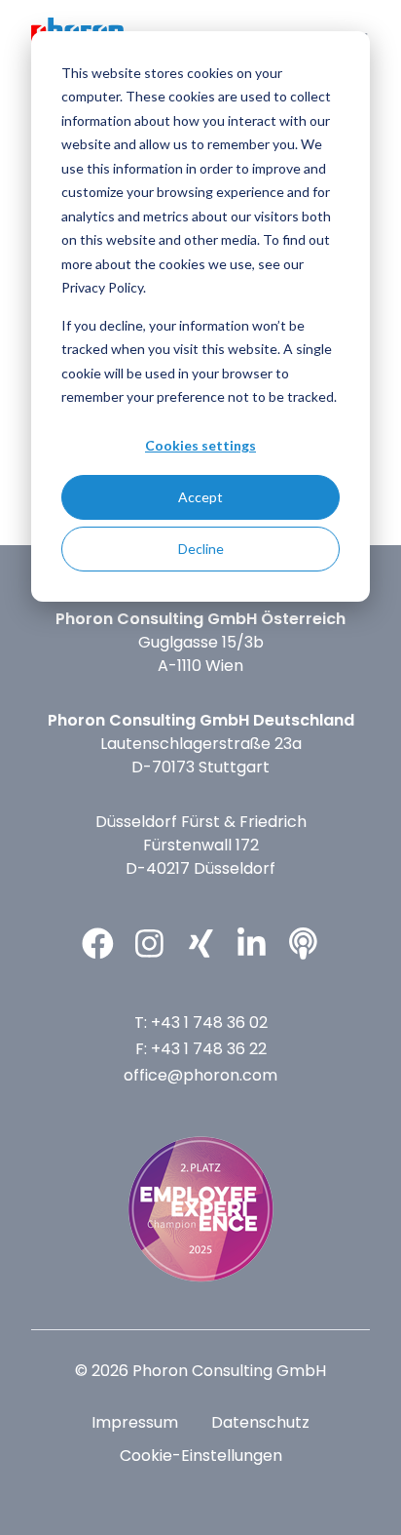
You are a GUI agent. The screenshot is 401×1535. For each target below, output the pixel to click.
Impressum (134, 1422)
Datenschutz (260, 1422)
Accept (200, 497)
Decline (201, 548)
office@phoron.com (200, 1075)
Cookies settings (200, 445)
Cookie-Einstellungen (201, 1455)
